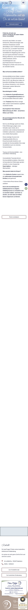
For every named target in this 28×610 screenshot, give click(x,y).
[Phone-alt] (26, 184)
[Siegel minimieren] (26, 599)
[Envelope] (26, 188)
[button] (23, 2)
